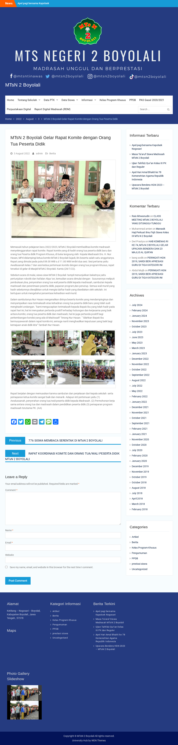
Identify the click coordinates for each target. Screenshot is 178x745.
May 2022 (137, 391)
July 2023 (137, 332)
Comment (11, 490)
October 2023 (139, 326)
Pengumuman (139, 553)
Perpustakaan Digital (19, 109)
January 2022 (139, 401)
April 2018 (137, 498)
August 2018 (139, 487)
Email (9, 542)
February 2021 (140, 428)
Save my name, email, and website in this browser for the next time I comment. (51, 567)
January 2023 (139, 353)
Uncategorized (139, 569)
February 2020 (140, 455)
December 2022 (140, 358)
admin (39, 153)
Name (9, 530)
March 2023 (138, 348)
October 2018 (139, 482)
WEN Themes (98, 740)
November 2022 (140, 364)
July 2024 (137, 305)
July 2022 (137, 385)
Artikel (135, 537)
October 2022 (139, 369)
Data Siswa (68, 100)
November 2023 (140, 321)
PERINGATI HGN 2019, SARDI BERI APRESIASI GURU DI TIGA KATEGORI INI (148, 261)
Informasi (87, 100)
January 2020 (139, 461)
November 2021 (140, 412)
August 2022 (139, 380)
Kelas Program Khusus (113, 100)
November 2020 (140, 439)
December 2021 (140, 407)
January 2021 (139, 434)
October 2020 (139, 444)
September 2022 (140, 375)
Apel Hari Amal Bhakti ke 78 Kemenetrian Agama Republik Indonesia (148, 176)
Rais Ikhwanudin (141, 216)
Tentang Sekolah (27, 100)
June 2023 (137, 337)
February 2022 (140, 396)
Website (9, 555)
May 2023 (137, 342)
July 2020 (137, 450)
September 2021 (140, 423)
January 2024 (139, 315)
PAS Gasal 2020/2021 (151, 100)
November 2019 (140, 471)
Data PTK (49, 100)
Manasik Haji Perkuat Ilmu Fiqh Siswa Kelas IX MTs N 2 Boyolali (150, 232)
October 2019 (139, 477)
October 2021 (139, 418)
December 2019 (140, 466)
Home (10, 100)
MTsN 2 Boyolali (22, 85)
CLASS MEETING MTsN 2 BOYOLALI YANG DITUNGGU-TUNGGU (147, 220)
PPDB (132, 100)
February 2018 (140, 509)
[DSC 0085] (25, 693)
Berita (52, 153)
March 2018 (138, 504)
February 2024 (140, 310)
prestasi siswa (139, 563)
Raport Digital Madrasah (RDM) (52, 109)
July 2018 (137, 493)
